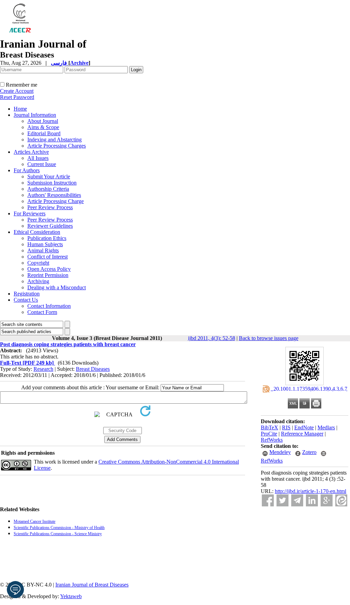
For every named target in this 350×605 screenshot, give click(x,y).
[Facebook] (268, 500)
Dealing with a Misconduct (56, 287)
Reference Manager (302, 434)
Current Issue (41, 164)
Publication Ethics (46, 238)
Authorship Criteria (48, 189)
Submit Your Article (48, 176)
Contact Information (49, 306)
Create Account (16, 91)
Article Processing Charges (56, 146)
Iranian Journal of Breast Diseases (92, 585)
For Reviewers (29, 213)
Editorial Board (43, 133)
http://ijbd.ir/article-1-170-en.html (310, 491)
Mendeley (280, 452)
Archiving (38, 281)
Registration (27, 294)
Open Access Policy (49, 269)
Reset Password (17, 97)
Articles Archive (31, 152)
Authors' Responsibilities (54, 195)
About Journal (42, 121)
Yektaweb (71, 596)
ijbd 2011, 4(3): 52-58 (211, 338)
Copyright (38, 263)
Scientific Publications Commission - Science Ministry (58, 533)
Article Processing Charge (55, 201)
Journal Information (35, 115)
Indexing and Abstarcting (54, 139)
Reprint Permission (47, 275)
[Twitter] (282, 500)
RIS (286, 427)
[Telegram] (297, 500)
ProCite (269, 434)
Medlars (326, 427)
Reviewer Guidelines (50, 226)
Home (20, 109)
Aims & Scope (43, 127)
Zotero (309, 452)
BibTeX (269, 427)
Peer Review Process (50, 207)
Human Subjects (45, 244)
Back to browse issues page (268, 338)
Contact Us (26, 300)
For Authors (27, 170)
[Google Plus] (327, 500)
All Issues (38, 158)
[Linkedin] (312, 500)
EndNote (304, 427)
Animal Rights (43, 250)
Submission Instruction (52, 183)
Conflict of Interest (47, 257)
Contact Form (42, 312)
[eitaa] (341, 500)
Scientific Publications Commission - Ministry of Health (59, 527)
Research (43, 369)
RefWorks (272, 440)
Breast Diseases (93, 369)
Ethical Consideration (37, 232)
